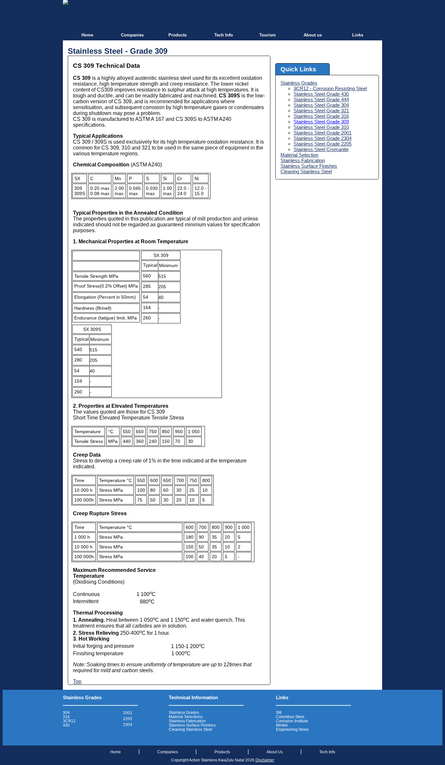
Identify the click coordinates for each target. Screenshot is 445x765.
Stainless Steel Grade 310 (321, 127)
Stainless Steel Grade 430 (321, 94)
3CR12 (69, 721)
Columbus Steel (290, 717)
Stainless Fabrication (302, 160)
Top (77, 681)
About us (313, 35)
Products (177, 35)
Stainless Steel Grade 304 (321, 105)
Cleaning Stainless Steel (306, 171)
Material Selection (299, 155)
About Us (274, 752)
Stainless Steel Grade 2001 (323, 132)
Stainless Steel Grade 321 (321, 110)
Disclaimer (264, 760)
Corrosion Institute (292, 721)
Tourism (267, 35)
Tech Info (223, 35)
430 (66, 725)
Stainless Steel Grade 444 (321, 99)
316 (66, 717)
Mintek (282, 725)
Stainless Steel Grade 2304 (323, 138)
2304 (127, 724)
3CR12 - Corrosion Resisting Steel (330, 88)
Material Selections (186, 717)
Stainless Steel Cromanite (321, 149)
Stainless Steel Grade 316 (321, 116)
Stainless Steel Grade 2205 (323, 144)
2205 (127, 718)
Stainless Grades (298, 83)
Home (87, 35)
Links (357, 35)
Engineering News (292, 729)
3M (278, 712)
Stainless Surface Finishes (308, 166)
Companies (132, 35)
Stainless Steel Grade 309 (321, 121)
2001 (127, 713)
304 (66, 712)
